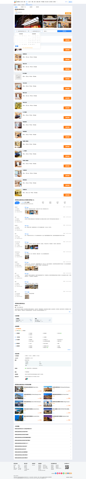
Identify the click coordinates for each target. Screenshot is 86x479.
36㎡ (24, 86)
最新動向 (25, 466)
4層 (28, 86)
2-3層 (28, 95)
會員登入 (52, 465)
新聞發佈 (25, 467)
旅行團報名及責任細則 (41, 470)
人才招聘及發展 (26, 469)
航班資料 (44, 465)
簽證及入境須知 (45, 468)
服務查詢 (57, 467)
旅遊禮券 (39, 467)
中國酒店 (19, 4)
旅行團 (21, 1)
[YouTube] (57, 473)
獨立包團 (46, 1)
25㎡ (24, 105)
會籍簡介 (52, 467)
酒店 (27, 1)
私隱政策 (25, 470)
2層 (28, 115)
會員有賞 (52, 468)
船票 (35, 1)
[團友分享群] (68, 473)
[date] (21, 31)
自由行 (29, 1)
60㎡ (24, 124)
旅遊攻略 (33, 465)
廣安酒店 (23, 4)
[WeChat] (63, 473)
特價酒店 (15, 4)
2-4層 (28, 57)
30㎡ (24, 192)
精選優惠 (52, 469)
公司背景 (25, 465)
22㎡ (24, 76)
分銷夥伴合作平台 (58, 468)
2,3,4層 (28, 192)
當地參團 (50, 1)
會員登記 (52, 466)
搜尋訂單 (70, 1)
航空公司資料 (45, 466)
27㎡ (24, 66)
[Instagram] (59, 473)
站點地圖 (67, 477)
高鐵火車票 (38, 1)
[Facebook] (55, 473)
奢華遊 (54, 1)
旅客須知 (39, 465)
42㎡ (24, 182)
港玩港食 (15, 469)
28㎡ (24, 144)
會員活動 (57, 465)
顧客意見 (57, 466)
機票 (24, 1)
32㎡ (24, 57)
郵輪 (32, 1)
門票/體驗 (42, 1)
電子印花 (39, 469)
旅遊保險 (39, 466)
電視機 (36, 57)
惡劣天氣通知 (45, 467)
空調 (32, 57)
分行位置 (25, 468)
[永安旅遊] (17, 2)
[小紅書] (61, 473)
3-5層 (28, 66)
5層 (28, 76)
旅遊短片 (39, 468)
